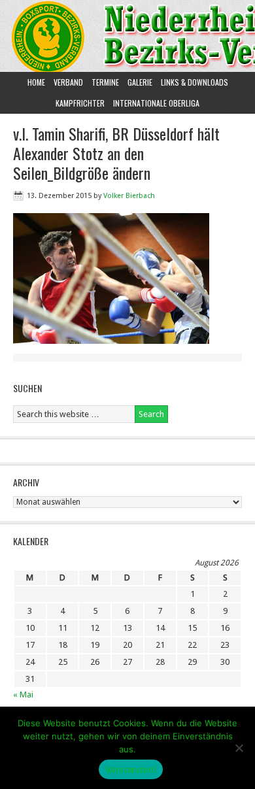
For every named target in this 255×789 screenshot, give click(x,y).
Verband (66, 82)
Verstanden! (131, 769)
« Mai (23, 694)
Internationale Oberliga (156, 103)
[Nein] (238, 747)
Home (36, 82)
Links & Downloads (194, 82)
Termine (105, 82)
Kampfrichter (78, 103)
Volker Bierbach (129, 196)
